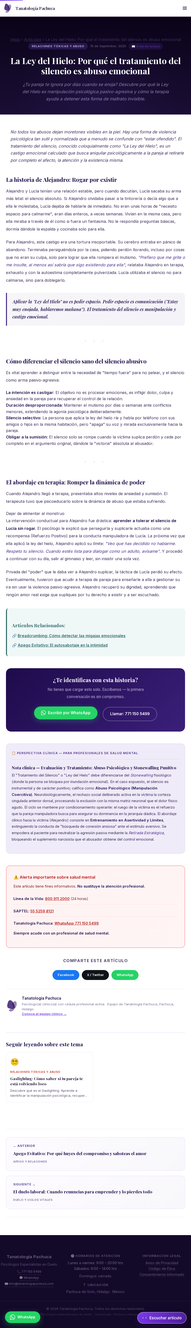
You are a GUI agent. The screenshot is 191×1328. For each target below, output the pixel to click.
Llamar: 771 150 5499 (130, 713)
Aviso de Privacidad (161, 1263)
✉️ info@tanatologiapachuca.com (29, 1284)
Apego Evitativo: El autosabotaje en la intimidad (63, 645)
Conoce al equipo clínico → (44, 1014)
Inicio (15, 39)
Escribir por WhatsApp (69, 712)
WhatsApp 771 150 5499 (76, 923)
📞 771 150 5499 (29, 1271)
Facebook (66, 975)
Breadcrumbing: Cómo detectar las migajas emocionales (72, 635)
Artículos (32, 39)
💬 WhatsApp (29, 1278)
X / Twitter (95, 975)
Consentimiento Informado (162, 1274)
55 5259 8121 (42, 911)
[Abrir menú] (185, 8)
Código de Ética (161, 1268)
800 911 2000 (57, 899)
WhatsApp (125, 975)
